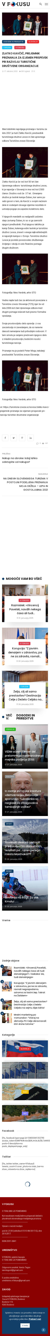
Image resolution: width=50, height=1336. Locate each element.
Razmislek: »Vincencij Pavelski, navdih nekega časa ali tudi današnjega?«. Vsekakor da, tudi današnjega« (25, 609)
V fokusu (20, 47)
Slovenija (33, 41)
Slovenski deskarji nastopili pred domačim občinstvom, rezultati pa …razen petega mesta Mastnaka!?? (23, 848)
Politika (10, 776)
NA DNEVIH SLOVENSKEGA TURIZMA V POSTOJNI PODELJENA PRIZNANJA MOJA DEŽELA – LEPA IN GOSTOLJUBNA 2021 (25, 484)
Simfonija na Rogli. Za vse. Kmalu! (22, 900)
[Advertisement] (25, 101)
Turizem (7, 47)
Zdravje (10, 729)
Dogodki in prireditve (13, 41)
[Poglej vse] (25, 1048)
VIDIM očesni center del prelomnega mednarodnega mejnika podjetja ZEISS (24, 755)
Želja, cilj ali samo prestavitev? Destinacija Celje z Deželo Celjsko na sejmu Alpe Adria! (25, 696)
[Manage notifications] (43, 1330)
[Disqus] (25, 536)
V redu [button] (25, 1325)
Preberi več (35, 1319)
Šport (9, 824)
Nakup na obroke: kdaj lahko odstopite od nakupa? (20, 460)
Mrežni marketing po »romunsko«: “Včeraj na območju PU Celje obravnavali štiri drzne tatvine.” (30, 1019)
